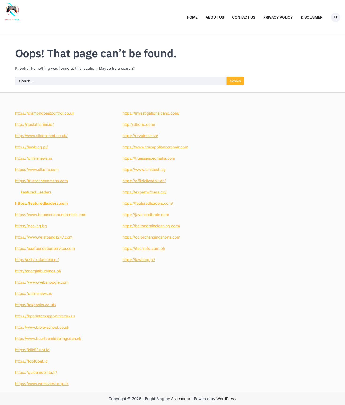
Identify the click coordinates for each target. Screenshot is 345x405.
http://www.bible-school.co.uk (42, 327)
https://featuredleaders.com (41, 203)
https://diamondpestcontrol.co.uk (44, 113)
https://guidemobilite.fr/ (36, 372)
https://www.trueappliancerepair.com (155, 147)
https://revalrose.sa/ (140, 135)
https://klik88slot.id (32, 349)
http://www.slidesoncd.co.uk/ (41, 135)
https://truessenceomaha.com (41, 180)
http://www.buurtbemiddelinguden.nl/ (48, 338)
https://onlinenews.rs (33, 158)
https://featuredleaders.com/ (148, 203)
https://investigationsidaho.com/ (151, 113)
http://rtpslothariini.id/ (34, 124)
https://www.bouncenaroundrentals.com (50, 214)
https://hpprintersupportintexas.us (45, 316)
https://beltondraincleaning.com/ (151, 226)
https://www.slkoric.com (37, 169)
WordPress (226, 398)
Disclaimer (311, 17)
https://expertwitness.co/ (145, 192)
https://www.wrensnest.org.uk (42, 383)
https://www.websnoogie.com (42, 282)
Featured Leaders (36, 192)
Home (192, 17)
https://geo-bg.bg (31, 226)
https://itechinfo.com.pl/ (144, 248)
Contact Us (243, 17)
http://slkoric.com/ (139, 124)
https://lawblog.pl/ (31, 147)
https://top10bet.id (31, 361)
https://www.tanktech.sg (144, 169)
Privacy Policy (278, 17)
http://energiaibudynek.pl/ (38, 271)
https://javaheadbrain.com (146, 214)
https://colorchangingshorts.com (151, 237)
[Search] (335, 17)
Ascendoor (180, 398)
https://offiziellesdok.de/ (144, 180)
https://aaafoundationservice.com (45, 248)
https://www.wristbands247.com (44, 237)
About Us (215, 17)
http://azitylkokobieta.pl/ (37, 259)
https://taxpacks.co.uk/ (35, 304)
